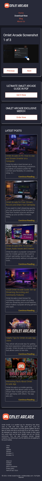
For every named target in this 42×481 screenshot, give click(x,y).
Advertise (9, 465)
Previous (11, 71)
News (7, 447)
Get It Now (21, 95)
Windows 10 (10, 455)
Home (21, 13)
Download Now (21, 15)
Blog (21, 18)
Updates (8, 449)
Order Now (21, 117)
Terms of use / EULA (12, 470)
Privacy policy (10, 468)
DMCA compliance (11, 466)
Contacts (8, 463)
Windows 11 (10, 453)
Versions (8, 451)
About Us (21, 21)
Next (29, 71)
